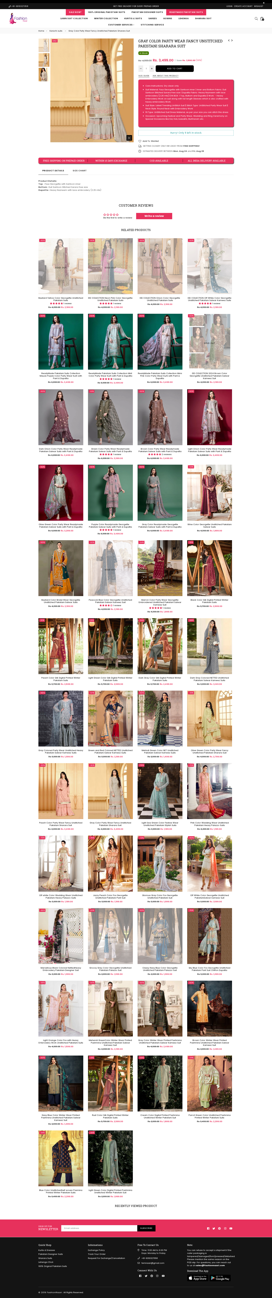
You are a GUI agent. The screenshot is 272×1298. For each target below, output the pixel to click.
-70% (141, 765)
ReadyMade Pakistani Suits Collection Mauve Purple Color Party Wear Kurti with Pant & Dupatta (61, 376)
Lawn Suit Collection (74, 18)
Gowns (167, 18)
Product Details (53, 170)
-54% (191, 467)
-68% (191, 620)
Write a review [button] (154, 216)
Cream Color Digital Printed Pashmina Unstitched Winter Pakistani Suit (160, 1116)
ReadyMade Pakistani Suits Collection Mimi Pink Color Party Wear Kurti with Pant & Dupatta (160, 376)
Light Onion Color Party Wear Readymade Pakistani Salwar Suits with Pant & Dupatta (209, 450)
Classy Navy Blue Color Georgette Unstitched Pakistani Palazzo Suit (160, 969)
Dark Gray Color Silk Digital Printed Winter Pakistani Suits (160, 679)
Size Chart (80, 170)
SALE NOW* (75, 12)
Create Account (243, 6)
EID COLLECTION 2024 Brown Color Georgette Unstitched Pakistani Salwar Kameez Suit (209, 376)
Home (41, 31)
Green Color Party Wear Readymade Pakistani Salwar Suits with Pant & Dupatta (110, 450)
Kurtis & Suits (133, 18)
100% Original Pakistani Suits (106, 12)
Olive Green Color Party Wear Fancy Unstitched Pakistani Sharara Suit (209, 751)
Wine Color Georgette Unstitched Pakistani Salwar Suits (209, 525)
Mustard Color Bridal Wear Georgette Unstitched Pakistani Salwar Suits (60, 601)
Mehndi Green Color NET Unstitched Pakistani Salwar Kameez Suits (160, 751)
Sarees (152, 18)
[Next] (232, 40)
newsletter (48, 1228)
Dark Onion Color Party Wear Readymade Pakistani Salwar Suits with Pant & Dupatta (60, 450)
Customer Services (120, 24)
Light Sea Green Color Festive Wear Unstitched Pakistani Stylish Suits (160, 824)
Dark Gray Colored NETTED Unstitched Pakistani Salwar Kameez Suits (209, 679)
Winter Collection (106, 18)
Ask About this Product (165, 75)
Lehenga (183, 18)
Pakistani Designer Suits (147, 12)
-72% (141, 837)
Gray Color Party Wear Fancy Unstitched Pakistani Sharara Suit (110, 824)
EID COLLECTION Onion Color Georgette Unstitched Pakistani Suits (160, 299)
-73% (191, 765)
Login (229, 6)
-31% (191, 542)
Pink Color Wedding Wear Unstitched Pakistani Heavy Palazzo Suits (209, 824)
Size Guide (144, 75)
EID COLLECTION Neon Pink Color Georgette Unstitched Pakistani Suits (110, 299)
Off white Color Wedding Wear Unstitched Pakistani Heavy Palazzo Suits (60, 896)
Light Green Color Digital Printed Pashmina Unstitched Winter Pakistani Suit (110, 1191)
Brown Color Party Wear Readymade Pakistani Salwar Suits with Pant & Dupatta (160, 450)
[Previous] (228, 40)
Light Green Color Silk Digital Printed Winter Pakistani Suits (110, 679)
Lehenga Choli (45, 1262)
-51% (92, 391)
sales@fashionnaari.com (210, 1265)
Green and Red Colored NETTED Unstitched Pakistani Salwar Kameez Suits (110, 751)
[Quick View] (79, 321)
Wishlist (258, 6)
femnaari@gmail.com (153, 1263)
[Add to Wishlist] (79, 327)
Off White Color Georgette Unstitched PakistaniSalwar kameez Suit (209, 896)
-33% (141, 1057)
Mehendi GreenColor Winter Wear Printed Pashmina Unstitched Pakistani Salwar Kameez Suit (110, 1042)
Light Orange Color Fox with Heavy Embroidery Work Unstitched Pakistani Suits (61, 1041)
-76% (191, 910)
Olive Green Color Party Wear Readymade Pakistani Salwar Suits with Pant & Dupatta (61, 525)
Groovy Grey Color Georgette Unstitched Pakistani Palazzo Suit (110, 969)
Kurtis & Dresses (46, 1250)
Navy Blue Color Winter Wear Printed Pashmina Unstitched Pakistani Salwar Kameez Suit (60, 1117)
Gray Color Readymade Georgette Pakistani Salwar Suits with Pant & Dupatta (160, 525)
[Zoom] (129, 138)
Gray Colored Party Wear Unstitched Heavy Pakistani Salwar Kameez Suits (60, 751)
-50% (42, 316)
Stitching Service (152, 24)
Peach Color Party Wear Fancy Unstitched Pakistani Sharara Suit (60, 824)
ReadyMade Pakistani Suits (186, 12)
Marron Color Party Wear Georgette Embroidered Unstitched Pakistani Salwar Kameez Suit (160, 602)
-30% (42, 765)
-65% (42, 693)
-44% (191, 693)
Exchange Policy (96, 1250)
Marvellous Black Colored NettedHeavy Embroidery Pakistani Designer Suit (61, 969)
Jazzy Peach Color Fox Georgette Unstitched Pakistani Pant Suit (110, 896)
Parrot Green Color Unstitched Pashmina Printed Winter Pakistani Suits (210, 1116)
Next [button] (129, 90)
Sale (55, 41)
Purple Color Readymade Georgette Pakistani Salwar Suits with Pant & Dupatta (110, 525)
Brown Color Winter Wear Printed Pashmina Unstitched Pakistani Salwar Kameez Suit (209, 1042)
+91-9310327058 (150, 1258)
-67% (92, 693)
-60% (191, 837)
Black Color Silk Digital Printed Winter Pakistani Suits (209, 601)
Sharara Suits (45, 1258)
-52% (42, 467)
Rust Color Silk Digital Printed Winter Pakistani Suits (110, 1116)
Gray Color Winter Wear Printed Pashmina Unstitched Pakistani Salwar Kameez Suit (160, 1041)
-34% (141, 620)
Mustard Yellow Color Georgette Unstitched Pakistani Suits (60, 299)
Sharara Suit (203, 18)
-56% (92, 982)
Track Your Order (97, 1254)
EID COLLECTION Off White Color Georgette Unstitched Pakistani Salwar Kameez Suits (209, 299)
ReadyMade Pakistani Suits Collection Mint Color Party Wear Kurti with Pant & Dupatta (110, 374)
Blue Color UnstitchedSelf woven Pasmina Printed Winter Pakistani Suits (60, 1191)
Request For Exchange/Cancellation (106, 1258)
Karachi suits (56, 31)
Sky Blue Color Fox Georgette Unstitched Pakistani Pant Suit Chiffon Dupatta (209, 969)
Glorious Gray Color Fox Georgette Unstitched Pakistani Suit (160, 896)
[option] (92, 90)
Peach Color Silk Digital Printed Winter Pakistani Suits (60, 679)
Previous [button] (54, 90)
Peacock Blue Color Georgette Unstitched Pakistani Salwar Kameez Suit (110, 601)
